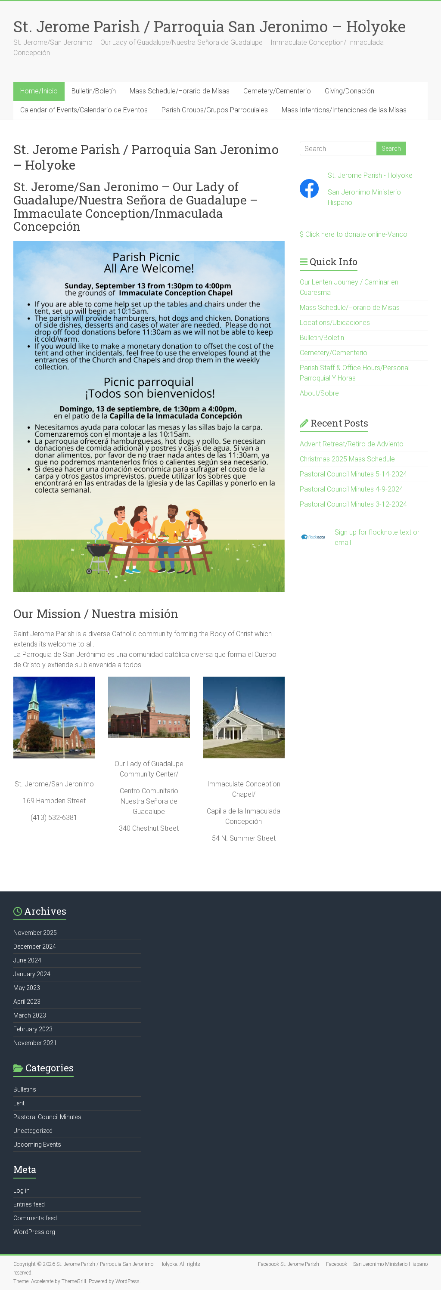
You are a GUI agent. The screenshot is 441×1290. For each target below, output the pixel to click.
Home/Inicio (39, 91)
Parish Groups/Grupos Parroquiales (214, 110)
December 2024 (34, 946)
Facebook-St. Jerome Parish (288, 1264)
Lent (19, 1103)
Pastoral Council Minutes (47, 1117)
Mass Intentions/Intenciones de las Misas (344, 110)
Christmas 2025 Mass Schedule (347, 459)
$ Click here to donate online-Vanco (353, 234)
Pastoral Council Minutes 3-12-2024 (353, 504)
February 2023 (33, 1029)
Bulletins (24, 1089)
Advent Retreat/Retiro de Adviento (352, 444)
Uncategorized (33, 1130)
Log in (21, 1190)
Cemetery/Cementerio (277, 91)
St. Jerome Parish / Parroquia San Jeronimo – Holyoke (209, 26)
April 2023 (26, 1001)
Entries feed (29, 1204)
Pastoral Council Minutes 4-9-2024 (351, 489)
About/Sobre (319, 393)
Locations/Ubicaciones (335, 323)
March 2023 (29, 1015)
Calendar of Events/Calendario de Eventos (84, 110)
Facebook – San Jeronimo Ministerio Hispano (377, 1264)
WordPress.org (34, 1231)
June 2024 (27, 960)
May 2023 (26, 987)
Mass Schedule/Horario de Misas (180, 91)
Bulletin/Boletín (93, 91)
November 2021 (35, 1042)
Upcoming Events (37, 1144)
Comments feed (35, 1218)
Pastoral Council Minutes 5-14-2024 (353, 474)
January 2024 (31, 974)
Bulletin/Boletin (322, 338)
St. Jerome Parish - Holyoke (370, 175)
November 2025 (35, 932)
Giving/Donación (349, 91)
